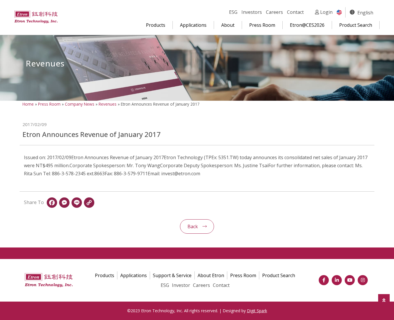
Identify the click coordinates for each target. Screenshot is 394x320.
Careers (274, 12)
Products (155, 25)
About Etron (211, 275)
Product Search (355, 25)
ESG (233, 12)
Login (326, 12)
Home (28, 104)
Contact (295, 12)
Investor (181, 285)
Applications (193, 25)
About (227, 25)
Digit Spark (257, 310)
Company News (79, 104)
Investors (251, 12)
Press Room (262, 25)
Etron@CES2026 (307, 25)
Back (192, 226)
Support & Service (172, 275)
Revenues (108, 104)
